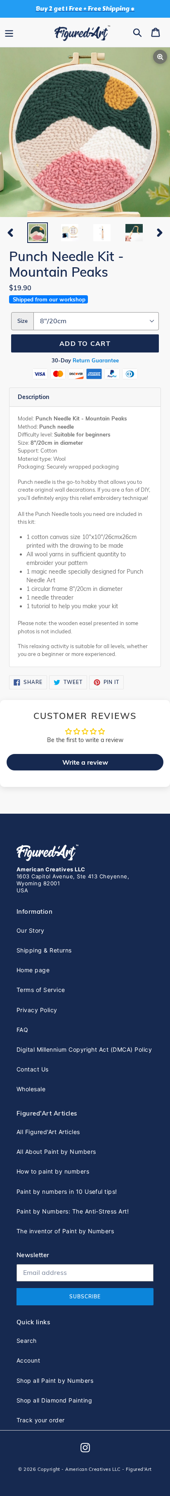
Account (28, 1360)
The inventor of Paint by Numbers (65, 1231)
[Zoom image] (85, 133)
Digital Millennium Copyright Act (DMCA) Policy (84, 1049)
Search (27, 1340)
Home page (33, 969)
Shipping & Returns (44, 950)
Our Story (30, 930)
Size (22, 320)
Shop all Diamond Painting (54, 1400)
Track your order (41, 1420)
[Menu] (9, 32)
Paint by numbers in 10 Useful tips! (67, 1191)
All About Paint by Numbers (56, 1151)
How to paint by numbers (53, 1171)
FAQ (22, 1029)
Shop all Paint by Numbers (55, 1380)
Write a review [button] (85, 762)
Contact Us (33, 1069)
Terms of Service (41, 989)
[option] (37, 232)
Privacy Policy (37, 1009)
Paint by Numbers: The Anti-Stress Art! (73, 1211)
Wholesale (31, 1088)
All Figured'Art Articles (48, 1131)
